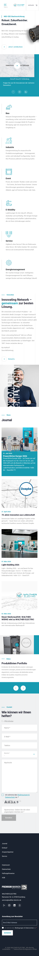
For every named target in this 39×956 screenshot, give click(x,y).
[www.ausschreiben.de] (20, 905)
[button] (23, 688)
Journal (4, 844)
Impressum (6, 865)
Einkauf (4, 848)
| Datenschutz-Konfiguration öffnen (24, 949)
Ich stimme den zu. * (17, 796)
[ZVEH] (15, 888)
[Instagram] (19, 91)
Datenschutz (6, 869)
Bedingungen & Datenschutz (24, 928)
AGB (3, 878)
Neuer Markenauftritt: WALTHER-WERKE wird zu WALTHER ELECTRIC (18, 618)
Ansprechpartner (7, 852)
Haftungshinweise (8, 873)
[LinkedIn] (25, 91)
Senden (7, 933)
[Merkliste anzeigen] (36, 5)
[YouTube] (13, 91)
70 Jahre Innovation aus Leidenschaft (18, 515)
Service (4, 856)
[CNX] (17, 644)
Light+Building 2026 (10, 565)
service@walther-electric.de (11, 900)
